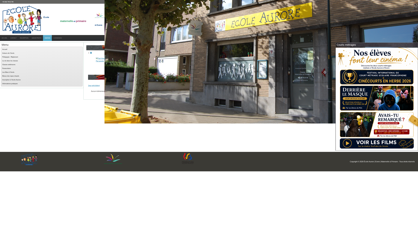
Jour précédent (94, 85)
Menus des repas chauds (10, 76)
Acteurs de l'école (8, 53)
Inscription (24, 38)
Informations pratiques (10, 83)
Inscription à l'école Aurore (11, 80)
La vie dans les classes (10, 61)
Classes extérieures (8, 64)
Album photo (36, 38)
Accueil (4, 38)
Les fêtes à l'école (8, 72)
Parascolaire (6, 68)
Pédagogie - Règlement (10, 57)
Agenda (47, 38)
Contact (13, 38)
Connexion (57, 38)
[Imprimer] (91, 53)
